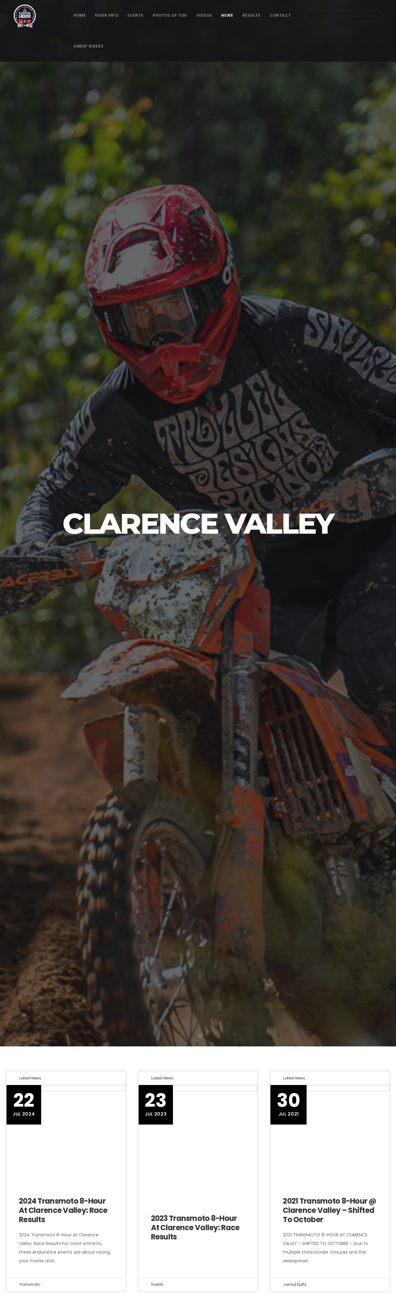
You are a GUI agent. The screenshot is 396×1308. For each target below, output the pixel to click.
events (157, 1284)
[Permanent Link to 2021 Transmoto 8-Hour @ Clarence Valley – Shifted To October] (330, 1134)
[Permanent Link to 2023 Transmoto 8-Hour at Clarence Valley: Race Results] (198, 1134)
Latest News (30, 1078)
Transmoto (29, 1284)
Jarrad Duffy (295, 1284)
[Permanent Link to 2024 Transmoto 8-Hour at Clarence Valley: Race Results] (66, 1134)
